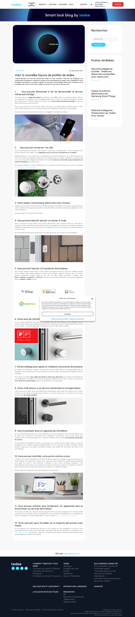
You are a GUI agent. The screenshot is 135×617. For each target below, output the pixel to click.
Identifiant (99, 6)
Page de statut (69, 602)
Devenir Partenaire (71, 576)
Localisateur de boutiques (101, 3)
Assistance (63, 4)
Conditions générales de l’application (52, 609)
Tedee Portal (69, 599)
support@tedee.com (21, 532)
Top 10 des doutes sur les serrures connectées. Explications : (105, 573)
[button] (92, 298)
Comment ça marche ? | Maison (46, 568)
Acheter (118, 4)
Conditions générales (17, 609)
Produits (42, 4)
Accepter (67, 314)
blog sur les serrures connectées (66, 515)
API (64, 594)
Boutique (53, 4)
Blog (71, 4)
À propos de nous (71, 568)
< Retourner (20, 70)
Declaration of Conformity (46, 586)
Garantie (98, 586)
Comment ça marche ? (31, 4)
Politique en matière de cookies (59, 318)
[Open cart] (91, 4)
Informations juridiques (75, 586)
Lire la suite (95, 80)
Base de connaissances (73, 597)
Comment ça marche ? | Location (47, 576)
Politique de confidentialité (76, 318)
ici (68, 112)
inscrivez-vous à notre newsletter (25, 167)
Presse (66, 571)
